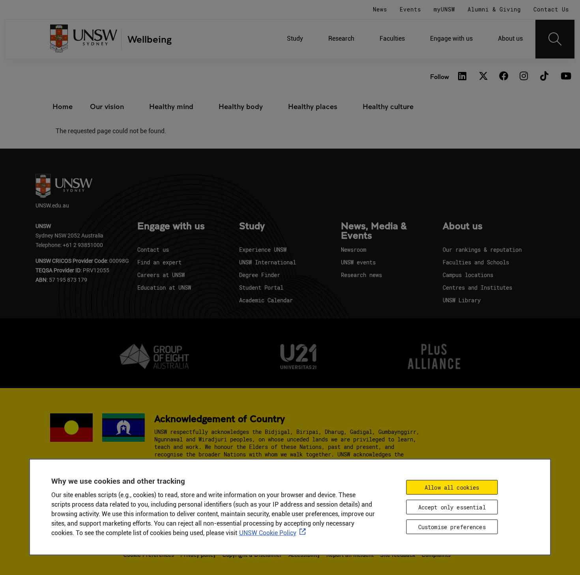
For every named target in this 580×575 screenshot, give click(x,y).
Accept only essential (452, 507)
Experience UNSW (262, 249)
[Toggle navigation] (555, 39)
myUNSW (444, 9)
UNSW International (267, 262)
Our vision (107, 106)
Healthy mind (171, 106)
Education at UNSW (164, 287)
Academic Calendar (266, 300)
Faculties (392, 38)
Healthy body (241, 106)
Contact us (153, 249)
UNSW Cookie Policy (267, 532)
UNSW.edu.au (52, 205)
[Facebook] (503, 76)
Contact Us (551, 9)
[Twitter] (483, 76)
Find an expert (159, 262)
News (380, 9)
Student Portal (261, 287)
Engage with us (451, 38)
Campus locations (468, 275)
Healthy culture (388, 106)
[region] (290, 506)
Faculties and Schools (476, 262)
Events (410, 9)
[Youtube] (565, 76)
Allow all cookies (452, 487)
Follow (439, 76)
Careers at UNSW (161, 275)
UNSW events (358, 262)
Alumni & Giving (494, 9)
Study (295, 38)
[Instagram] (524, 76)
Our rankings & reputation (482, 249)
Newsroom (353, 249)
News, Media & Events (374, 231)
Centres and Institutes (477, 287)
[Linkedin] (462, 76)
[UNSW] (84, 39)
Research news (361, 275)
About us (510, 38)
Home (62, 106)
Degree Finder (259, 275)
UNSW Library (462, 300)
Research (341, 38)
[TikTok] (544, 76)
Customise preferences (452, 526)
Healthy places (312, 106)
